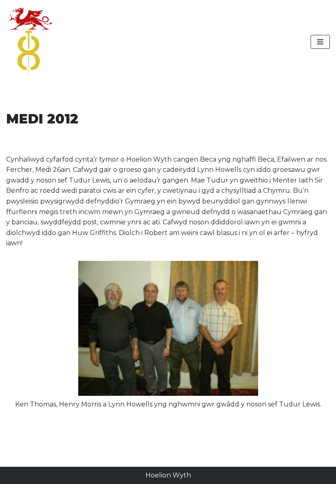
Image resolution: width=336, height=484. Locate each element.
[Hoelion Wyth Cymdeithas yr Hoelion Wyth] (30, 42)
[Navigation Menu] (320, 42)
